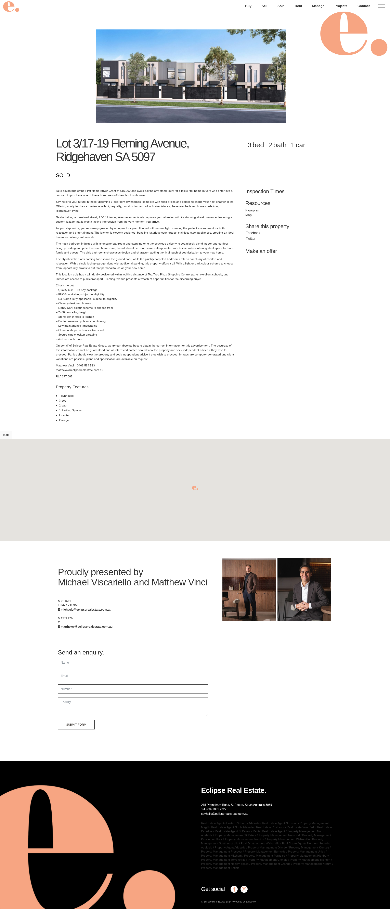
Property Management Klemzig (309, 847)
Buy (248, 6)
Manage (318, 6)
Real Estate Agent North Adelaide (232, 827)
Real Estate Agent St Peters (232, 831)
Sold (281, 6)
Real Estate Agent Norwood (279, 823)
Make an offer (261, 251)
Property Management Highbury (308, 855)
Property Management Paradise (264, 855)
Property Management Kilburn (312, 863)
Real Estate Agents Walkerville (260, 843)
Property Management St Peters (235, 835)
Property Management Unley (306, 851)
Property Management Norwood (279, 835)
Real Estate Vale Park (301, 827)
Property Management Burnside (265, 851)
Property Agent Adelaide (230, 847)
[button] (195, 488)
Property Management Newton (244, 839)
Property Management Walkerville (288, 839)
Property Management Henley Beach (225, 863)
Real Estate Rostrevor (270, 827)
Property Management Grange (270, 863)
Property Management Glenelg (267, 859)
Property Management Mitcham (221, 855)
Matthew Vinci (179, 582)
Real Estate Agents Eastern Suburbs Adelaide (230, 823)
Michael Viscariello (94, 582)
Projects (341, 6)
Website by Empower (245, 901)
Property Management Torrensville (223, 859)
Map (248, 215)
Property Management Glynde (267, 847)
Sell (264, 6)
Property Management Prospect (221, 851)
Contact (364, 6)
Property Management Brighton (310, 859)
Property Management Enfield (220, 867)
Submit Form (76, 724)
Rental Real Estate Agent (269, 831)
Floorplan (252, 210)
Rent (298, 6)
